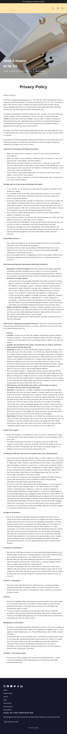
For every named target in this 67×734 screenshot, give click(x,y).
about (5, 690)
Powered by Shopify (33, 727)
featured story (7, 693)
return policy (7, 710)
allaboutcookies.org (41, 472)
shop (5, 700)
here (22, 503)
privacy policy (7, 706)
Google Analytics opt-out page (23, 494)
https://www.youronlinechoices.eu (30, 482)
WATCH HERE (40, 71)
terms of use (7, 703)
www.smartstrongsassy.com (21, 100)
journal (5, 696)
